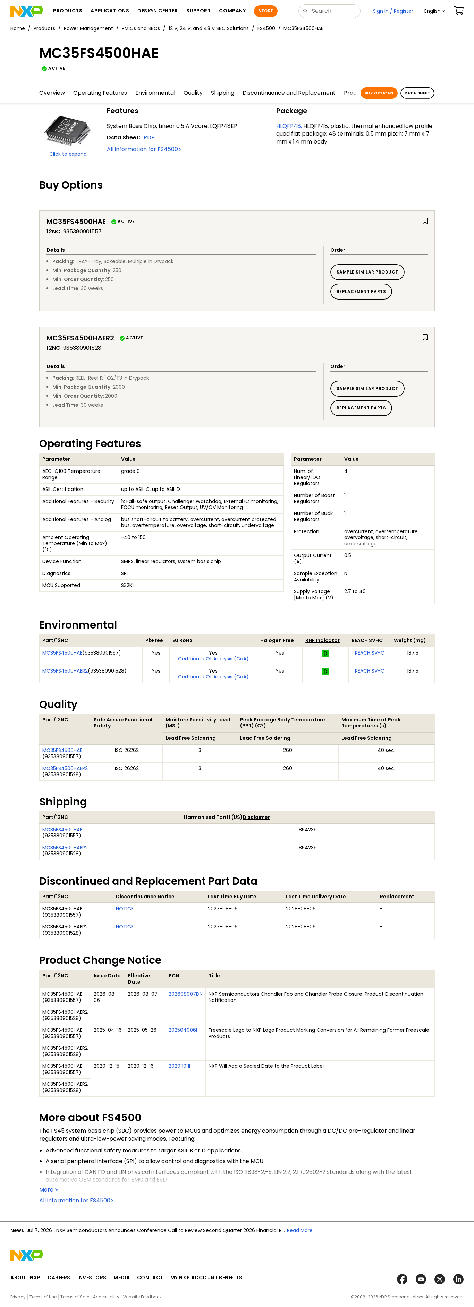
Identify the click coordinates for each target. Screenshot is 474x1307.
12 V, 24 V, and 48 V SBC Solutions (209, 28)
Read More (300, 1230)
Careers (59, 1277)
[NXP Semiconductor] (26, 11)
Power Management (88, 28)
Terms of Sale (74, 1297)
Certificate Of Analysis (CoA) (213, 658)
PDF (149, 137)
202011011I (179, 1066)
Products (44, 28)
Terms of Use (43, 1297)
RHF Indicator (322, 640)
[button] (434, 11)
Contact (150, 1277)
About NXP (25, 1277)
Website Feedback (142, 1297)
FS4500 (266, 28)
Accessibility (106, 1297)
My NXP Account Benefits (206, 1277)
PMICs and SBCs (141, 28)
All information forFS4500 (142, 149)
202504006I (183, 1030)
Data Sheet (417, 93)
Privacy (18, 1297)
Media (121, 1277)
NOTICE (125, 908)
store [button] (265, 11)
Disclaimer (256, 817)
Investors (92, 1277)
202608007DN (186, 993)
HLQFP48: (289, 126)
